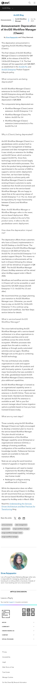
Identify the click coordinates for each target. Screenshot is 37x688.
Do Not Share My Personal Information (14, 682)
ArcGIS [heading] (4, 622)
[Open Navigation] (34, 3)
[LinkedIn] (33, 610)
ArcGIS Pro (23, 67)
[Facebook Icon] (19, 519)
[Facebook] (24, 610)
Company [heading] (5, 635)
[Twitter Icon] (15, 519)
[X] (28, 610)
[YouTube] (33, 614)
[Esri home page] (5, 2)
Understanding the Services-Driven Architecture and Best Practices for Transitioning (18, 506)
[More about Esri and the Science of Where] (6, 614)
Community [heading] (5, 626)
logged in (12, 602)
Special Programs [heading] (8, 639)
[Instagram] (28, 614)
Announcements (6, 20)
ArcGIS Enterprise (9, 69)
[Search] (30, 3)
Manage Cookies (7, 677)
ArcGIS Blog (6, 8)
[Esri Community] (24, 614)
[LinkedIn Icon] (24, 519)
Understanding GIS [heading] (8, 630)
